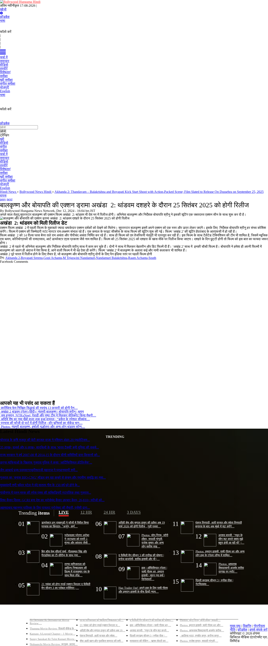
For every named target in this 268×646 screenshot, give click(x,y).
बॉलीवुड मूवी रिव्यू (40, 613)
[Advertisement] (125, 330)
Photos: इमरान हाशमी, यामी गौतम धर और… (201, 625)
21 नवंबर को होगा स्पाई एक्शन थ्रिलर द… (100, 625)
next (9, 199)
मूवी (2, 139)
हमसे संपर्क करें (258, 629)
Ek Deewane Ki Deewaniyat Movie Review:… (49, 621)
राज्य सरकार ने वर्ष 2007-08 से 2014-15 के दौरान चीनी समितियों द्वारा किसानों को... (50, 455)
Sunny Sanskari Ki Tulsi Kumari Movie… (53, 639)
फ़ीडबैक (5, 17)
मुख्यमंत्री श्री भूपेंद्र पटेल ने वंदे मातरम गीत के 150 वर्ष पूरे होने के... (40, 485)
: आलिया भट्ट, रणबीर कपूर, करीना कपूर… (201, 635)
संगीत (3, 146)
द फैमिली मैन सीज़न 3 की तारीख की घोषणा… (151, 620)
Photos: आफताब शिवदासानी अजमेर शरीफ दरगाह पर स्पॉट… (231, 567)
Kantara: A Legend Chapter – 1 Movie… (52, 633)
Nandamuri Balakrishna (111, 258)
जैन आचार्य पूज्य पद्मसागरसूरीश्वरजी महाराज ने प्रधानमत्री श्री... (39, 470)
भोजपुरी (4, 184)
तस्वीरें (4, 165)
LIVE (64, 512)
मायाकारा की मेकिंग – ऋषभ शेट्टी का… (149, 640)
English (5, 188)
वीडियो (4, 143)
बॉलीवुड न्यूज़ (87, 613)
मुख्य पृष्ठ (235, 626)
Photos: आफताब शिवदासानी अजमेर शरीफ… (202, 630)
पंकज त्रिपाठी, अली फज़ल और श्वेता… (98, 635)
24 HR (109, 512)
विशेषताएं (5, 169)
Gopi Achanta (53, 258)
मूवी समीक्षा (6, 176)
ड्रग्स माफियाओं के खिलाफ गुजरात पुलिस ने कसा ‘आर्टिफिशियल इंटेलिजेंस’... (46, 462)
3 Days (134, 512)
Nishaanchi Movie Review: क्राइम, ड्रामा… (54, 644)
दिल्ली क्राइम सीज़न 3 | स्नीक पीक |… (148, 635)
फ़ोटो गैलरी (186, 613)
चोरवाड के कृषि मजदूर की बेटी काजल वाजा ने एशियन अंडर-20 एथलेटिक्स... (45, 440)
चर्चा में (4, 154)
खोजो (3, 9)
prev (3, 199)
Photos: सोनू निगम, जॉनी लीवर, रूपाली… (200, 620)
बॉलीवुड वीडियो (139, 613)
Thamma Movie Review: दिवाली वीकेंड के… (53, 628)
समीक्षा (4, 150)
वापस (3, 195)
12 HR (86, 512)
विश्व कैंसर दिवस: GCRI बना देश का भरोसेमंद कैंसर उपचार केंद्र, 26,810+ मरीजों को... (52, 500)
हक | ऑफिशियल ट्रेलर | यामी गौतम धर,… (150, 625)
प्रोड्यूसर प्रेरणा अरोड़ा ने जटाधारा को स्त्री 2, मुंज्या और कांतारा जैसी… (77, 538)
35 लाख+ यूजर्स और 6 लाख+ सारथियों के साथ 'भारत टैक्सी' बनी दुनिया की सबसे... (49, 447)
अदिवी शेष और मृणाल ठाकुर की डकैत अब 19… (102, 630)
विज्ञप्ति (247, 626)
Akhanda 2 (12, 258)
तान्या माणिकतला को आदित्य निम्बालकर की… (102, 620)
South (152, 258)
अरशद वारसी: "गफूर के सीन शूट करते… (149, 630)
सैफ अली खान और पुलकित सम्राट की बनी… (101, 640)
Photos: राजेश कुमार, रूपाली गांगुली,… (199, 640)
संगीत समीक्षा (7, 180)
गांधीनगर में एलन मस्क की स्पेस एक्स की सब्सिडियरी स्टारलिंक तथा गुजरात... (45, 492)
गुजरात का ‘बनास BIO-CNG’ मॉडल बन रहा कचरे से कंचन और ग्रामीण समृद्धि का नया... (53, 477)
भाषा (2, 20)
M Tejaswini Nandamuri (79, 258)
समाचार (4, 158)
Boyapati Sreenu (32, 258)
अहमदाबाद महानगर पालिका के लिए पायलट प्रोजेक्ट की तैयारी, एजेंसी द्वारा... (45, 507)
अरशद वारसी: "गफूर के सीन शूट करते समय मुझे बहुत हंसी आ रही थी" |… (231, 538)
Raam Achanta (138, 258)
